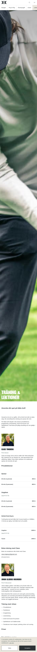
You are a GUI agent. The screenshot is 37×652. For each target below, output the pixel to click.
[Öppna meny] (34, 2)
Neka (9, 648)
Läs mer (11, 643)
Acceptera (27, 648)
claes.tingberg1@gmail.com (9, 554)
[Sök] (29, 2)
